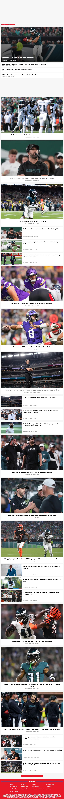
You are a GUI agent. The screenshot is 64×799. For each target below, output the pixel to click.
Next (32, 776)
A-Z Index (48, 789)
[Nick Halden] (4, 76)
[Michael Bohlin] (6, 60)
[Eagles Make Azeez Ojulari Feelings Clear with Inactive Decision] (32, 118)
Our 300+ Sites (50, 784)
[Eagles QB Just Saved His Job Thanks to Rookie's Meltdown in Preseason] (32, 741)
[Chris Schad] (28, 306)
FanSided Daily (14, 786)
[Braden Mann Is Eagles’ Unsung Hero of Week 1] (32, 44)
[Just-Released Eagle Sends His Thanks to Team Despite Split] (32, 246)
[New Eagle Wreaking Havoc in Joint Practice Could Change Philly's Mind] (32, 499)
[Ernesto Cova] (26, 236)
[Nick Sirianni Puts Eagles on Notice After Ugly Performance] (32, 456)
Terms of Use (49, 786)
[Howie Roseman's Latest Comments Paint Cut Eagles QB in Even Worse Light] (32, 259)
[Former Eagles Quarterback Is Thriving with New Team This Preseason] (32, 596)
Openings (23, 784)
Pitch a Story (24, 786)
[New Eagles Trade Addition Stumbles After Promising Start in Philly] (32, 570)
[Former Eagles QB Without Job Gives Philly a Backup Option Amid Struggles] (32, 414)
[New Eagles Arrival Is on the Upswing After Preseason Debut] (32, 625)
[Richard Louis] (28, 223)
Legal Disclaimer (25, 789)
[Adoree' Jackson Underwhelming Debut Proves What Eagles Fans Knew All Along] (32, 65)
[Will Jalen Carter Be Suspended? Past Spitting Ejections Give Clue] (32, 75)
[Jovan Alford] (28, 349)
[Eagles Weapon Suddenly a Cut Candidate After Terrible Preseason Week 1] (32, 767)
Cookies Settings (14, 791)
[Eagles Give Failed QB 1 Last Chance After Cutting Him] (32, 233)
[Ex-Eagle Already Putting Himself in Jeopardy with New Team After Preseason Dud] (32, 427)
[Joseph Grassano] (27, 757)
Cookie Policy (13, 789)
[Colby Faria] (28, 643)
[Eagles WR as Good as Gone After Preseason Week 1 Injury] (32, 754)
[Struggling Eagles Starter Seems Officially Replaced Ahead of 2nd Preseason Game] (32, 542)
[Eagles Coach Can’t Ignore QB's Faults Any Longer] (32, 401)
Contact (34, 784)
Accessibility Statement (38, 789)
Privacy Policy (35, 786)
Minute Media (10, 794)
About (11, 784)
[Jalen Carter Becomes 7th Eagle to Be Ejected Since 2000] (32, 70)
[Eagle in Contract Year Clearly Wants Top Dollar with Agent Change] (32, 161)
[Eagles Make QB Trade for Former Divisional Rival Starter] (32, 330)
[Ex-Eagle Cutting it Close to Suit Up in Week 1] (32, 205)
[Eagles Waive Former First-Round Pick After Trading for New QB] (32, 287)
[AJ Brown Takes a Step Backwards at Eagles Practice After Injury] (32, 583)
